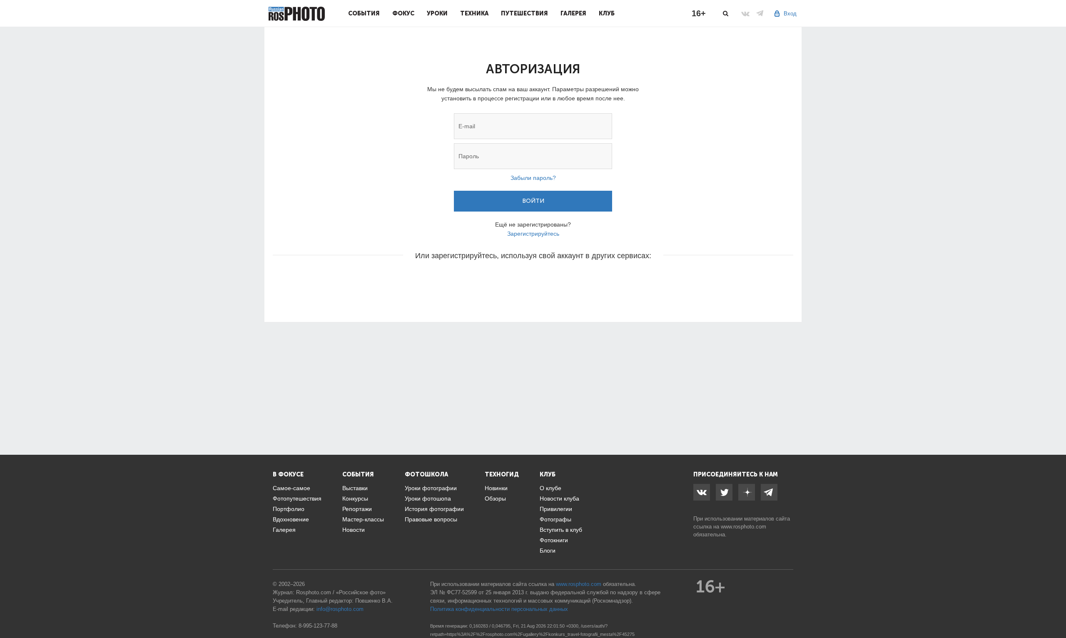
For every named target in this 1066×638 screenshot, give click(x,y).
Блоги (547, 550)
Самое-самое (291, 488)
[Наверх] (1055, 610)
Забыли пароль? (533, 177)
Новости (353, 529)
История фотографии (434, 509)
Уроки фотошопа (428, 498)
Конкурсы (355, 498)
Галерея (573, 13)
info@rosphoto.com (340, 609)
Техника (474, 13)
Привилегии (556, 509)
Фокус (403, 13)
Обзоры (495, 498)
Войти (533, 201)
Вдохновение (291, 519)
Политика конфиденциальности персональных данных (499, 609)
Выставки (355, 488)
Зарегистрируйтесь (533, 233)
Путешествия (524, 13)
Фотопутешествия (297, 498)
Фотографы (555, 519)
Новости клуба (559, 498)
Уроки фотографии (431, 488)
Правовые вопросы (431, 519)
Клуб (607, 13)
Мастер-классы (363, 519)
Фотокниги (554, 540)
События (364, 13)
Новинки (496, 488)
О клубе (550, 488)
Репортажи (357, 509)
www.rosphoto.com (743, 526)
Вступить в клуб (561, 529)
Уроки (437, 13)
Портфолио (288, 509)
